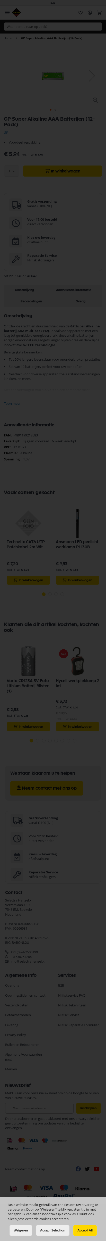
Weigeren (21, 1230)
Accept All (85, 1230)
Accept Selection (52, 1230)
